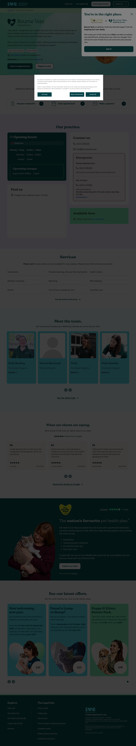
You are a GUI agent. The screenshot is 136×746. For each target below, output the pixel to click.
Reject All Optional (77, 94)
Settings (44, 94)
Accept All (93, 94)
